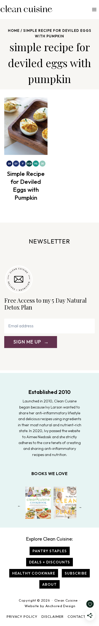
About (49, 584)
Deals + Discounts (49, 562)
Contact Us (79, 616)
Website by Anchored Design (50, 606)
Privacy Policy (22, 616)
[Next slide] (80, 506)
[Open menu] (94, 9)
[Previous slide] (19, 506)
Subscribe (76, 573)
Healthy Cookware (33, 573)
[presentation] (26, 126)
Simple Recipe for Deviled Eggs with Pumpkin (26, 185)
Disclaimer (52, 616)
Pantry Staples (49, 551)
